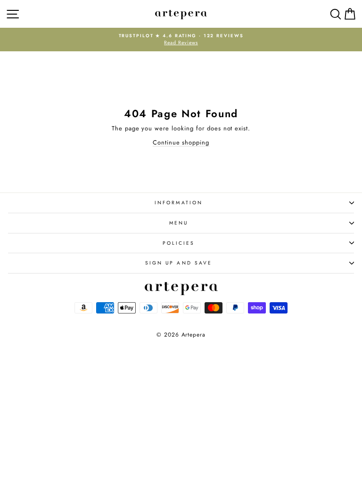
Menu (178, 222)
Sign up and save (178, 262)
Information (179, 202)
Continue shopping (181, 142)
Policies (179, 243)
